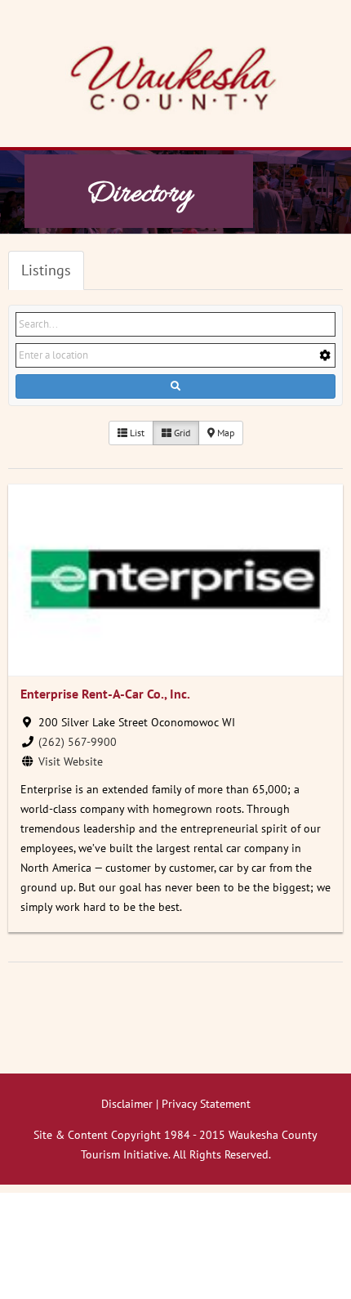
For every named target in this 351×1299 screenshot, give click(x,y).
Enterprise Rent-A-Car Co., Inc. (105, 693)
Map (224, 432)
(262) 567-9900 (77, 741)
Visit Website (70, 761)
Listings (46, 270)
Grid (180, 432)
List (135, 432)
